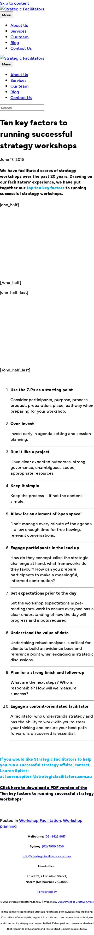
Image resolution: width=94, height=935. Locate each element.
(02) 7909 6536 (53, 846)
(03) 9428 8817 (55, 836)
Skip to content (14, 3)
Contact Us (21, 48)
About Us (19, 25)
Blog (14, 42)
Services (18, 31)
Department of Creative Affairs (76, 901)
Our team (19, 36)
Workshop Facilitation (40, 820)
